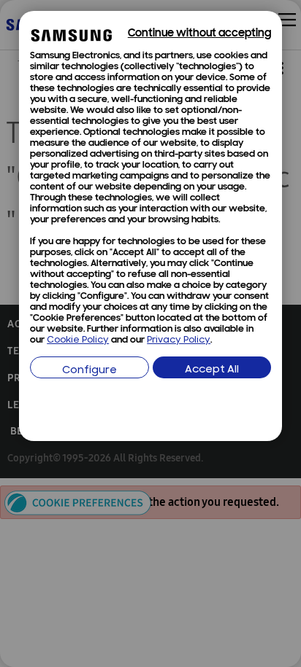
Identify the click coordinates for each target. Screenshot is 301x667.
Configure (89, 370)
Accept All (212, 369)
